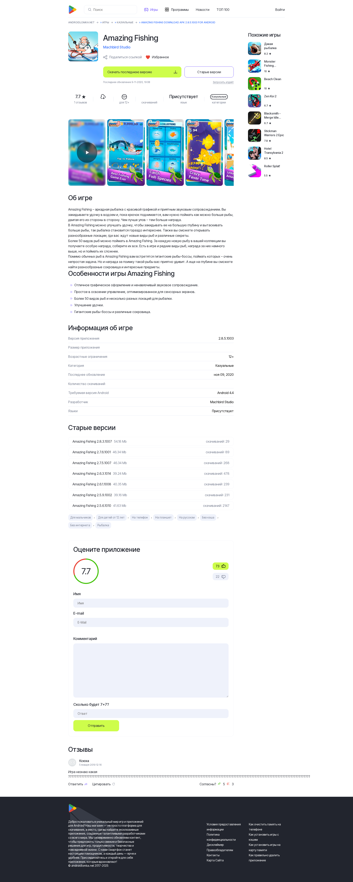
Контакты (213, 855)
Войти (280, 10)
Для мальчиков (80, 517)
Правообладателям (220, 850)
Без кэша (208, 517)
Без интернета (80, 525)
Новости (202, 10)
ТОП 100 (223, 10)
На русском (187, 517)
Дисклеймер (215, 844)
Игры (154, 10)
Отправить (96, 726)
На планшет (163, 517)
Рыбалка (103, 525)
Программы (180, 10)
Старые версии (209, 72)
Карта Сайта (215, 860)
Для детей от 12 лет (111, 517)
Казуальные (125, 22)
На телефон (140, 517)
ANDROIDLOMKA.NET (81, 22)
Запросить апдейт (223, 82)
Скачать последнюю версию (129, 72)
